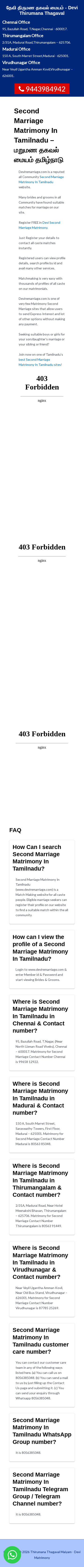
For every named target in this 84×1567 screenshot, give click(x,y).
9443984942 (45, 89)
